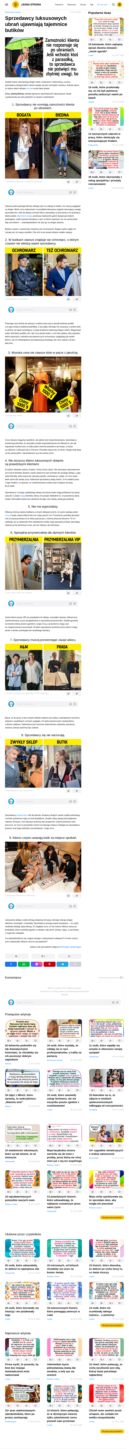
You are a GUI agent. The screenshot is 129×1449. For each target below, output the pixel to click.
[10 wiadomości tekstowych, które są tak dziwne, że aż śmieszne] (22, 1134)
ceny (7, 515)
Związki (91, 102)
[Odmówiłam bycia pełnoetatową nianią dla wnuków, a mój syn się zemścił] (64, 1348)
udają (22, 496)
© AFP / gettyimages (42, 693)
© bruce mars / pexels (24, 791)
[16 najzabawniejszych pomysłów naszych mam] (22, 1180)
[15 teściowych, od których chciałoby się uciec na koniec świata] (64, 1249)
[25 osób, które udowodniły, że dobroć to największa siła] (22, 1249)
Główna (8, 1064)
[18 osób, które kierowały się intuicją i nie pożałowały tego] (22, 1291)
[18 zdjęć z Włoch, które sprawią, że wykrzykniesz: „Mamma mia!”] (22, 1078)
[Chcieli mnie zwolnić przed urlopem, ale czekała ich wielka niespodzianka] (106, 1394)
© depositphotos (10, 299)
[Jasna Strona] (26, 4)
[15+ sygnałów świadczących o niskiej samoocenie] (106, 1134)
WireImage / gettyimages (70, 947)
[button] (16, 956)
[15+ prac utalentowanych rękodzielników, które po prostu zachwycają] (22, 1394)
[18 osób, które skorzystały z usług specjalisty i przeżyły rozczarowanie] (106, 160)
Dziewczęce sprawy (13, 12)
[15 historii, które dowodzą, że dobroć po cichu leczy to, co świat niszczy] (106, 1249)
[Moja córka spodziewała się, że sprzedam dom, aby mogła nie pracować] (106, 1180)
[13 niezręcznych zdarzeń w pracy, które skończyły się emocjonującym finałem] (106, 117)
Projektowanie (10, 1422)
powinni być (22, 815)
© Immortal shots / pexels (13, 415)
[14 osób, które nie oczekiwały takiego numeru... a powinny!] (106, 1291)
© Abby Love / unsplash (24, 593)
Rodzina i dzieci (53, 1165)
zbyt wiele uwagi (24, 216)
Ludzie (91, 55)
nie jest (29, 88)
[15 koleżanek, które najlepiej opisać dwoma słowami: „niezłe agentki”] (106, 28)
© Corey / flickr (10, 593)
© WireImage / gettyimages (14, 181)
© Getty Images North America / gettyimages (20, 895)
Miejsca (8, 1106)
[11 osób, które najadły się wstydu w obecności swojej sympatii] (106, 1029)
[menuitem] (59, 4)
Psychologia (94, 1158)
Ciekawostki (93, 145)
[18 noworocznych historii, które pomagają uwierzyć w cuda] (64, 1291)
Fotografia (93, 1110)
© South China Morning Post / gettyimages (19, 693)
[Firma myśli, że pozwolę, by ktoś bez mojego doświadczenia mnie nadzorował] (22, 1348)
